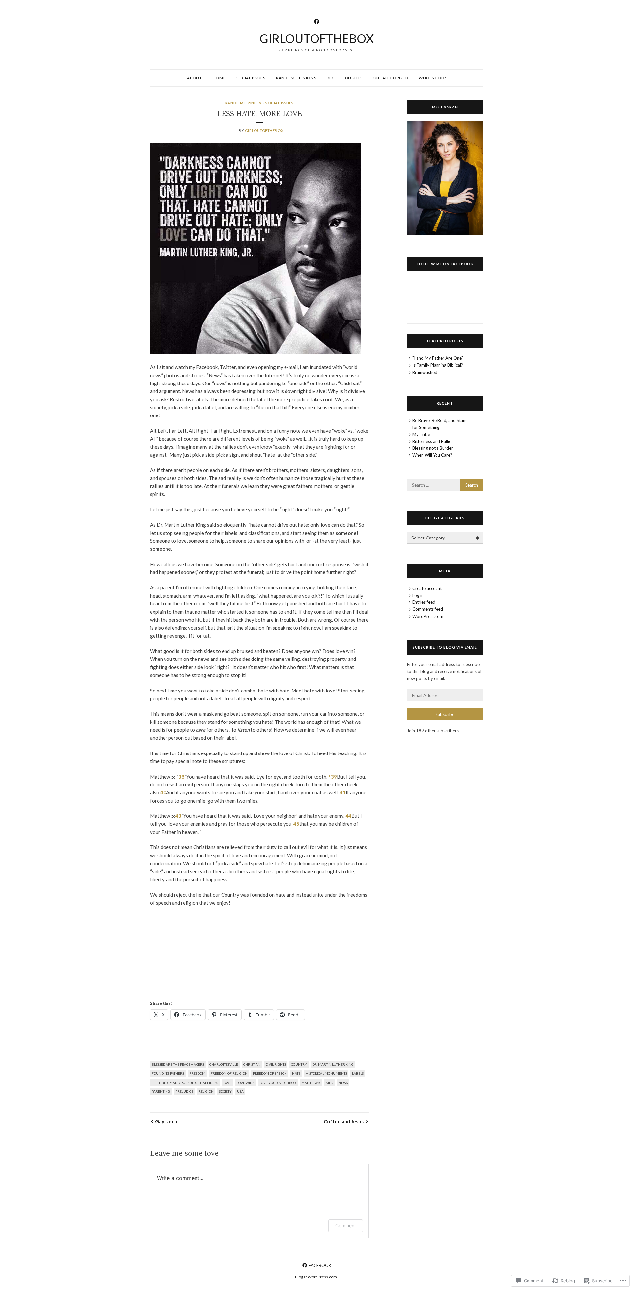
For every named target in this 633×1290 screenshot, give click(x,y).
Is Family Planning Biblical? (437, 365)
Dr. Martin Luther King (333, 1064)
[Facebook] (317, 20)
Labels (358, 1073)
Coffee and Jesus (344, 1121)
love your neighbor (277, 1083)
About (194, 78)
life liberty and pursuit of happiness (185, 1083)
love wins (245, 1083)
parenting (161, 1091)
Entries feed (423, 602)
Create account (427, 588)
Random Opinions (296, 78)
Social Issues (250, 78)
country (299, 1064)
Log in (418, 595)
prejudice (184, 1091)
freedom (197, 1073)
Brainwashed (424, 372)
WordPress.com (427, 616)
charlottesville (223, 1064)
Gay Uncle (167, 1121)
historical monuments (326, 1073)
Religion (206, 1091)
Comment (345, 1225)
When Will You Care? (432, 455)
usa (240, 1091)
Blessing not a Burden (433, 448)
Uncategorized (390, 78)
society (225, 1091)
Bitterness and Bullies (432, 441)
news (343, 1083)
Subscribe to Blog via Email (445, 647)
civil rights (276, 1064)
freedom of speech (270, 1073)
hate (296, 1073)
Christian (251, 1064)
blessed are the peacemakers (178, 1064)
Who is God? (432, 78)
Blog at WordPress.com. (316, 1277)
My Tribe (421, 434)
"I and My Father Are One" (437, 358)
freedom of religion (229, 1073)
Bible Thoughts (344, 78)
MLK (329, 1083)
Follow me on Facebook (445, 264)
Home (219, 78)
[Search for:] (445, 485)
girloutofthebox (316, 38)
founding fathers (168, 1073)
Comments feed (427, 609)
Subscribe (445, 714)
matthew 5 (310, 1083)
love (227, 1083)
